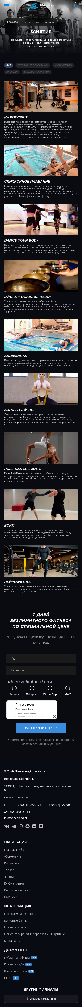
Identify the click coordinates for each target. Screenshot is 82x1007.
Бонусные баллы (15, 920)
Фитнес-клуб (41, 6)
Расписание (12, 863)
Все (8, 65)
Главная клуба (14, 849)
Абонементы (13, 856)
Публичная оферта (20, 957)
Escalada (12, 21)
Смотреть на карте (17, 797)
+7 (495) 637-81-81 (76, 6)
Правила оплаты (15, 927)
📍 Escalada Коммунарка (41, 998)
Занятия (9, 876)
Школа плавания (18, 971)
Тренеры (10, 870)
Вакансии (10, 897)
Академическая (31, 21)
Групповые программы (32, 65)
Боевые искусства (36, 72)
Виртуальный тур (16, 890)
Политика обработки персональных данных (34, 934)
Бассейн (12, 72)
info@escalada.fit (15, 818)
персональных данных (45, 744)
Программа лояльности (20, 914)
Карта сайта (12, 940)
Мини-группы (63, 65)
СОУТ (11, 978)
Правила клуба (17, 964)
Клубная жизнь (14, 883)
